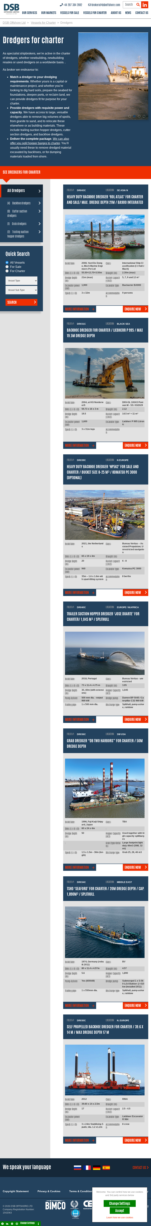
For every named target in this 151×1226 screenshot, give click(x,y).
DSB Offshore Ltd (14, 22)
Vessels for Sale (69, 13)
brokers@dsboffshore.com (106, 5)
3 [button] (139, 116)
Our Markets (48, 13)
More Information (77, 309)
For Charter (17, 271)
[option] (115, 76)
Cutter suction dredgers (17, 213)
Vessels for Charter (95, 13)
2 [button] (134, 116)
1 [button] (129, 116)
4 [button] (144, 116)
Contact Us (141, 13)
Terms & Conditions (81, 1191)
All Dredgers (16, 191)
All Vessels (17, 262)
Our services (29, 13)
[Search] (138, 4)
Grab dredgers (16, 224)
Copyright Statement (16, 1191)
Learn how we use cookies (119, 1217)
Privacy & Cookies (49, 1191)
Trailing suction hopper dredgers (18, 234)
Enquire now (133, 309)
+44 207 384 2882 (72, 5)
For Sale (15, 266)
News (128, 13)
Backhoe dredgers (18, 203)
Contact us (139, 1168)
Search (12, 302)
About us (116, 13)
